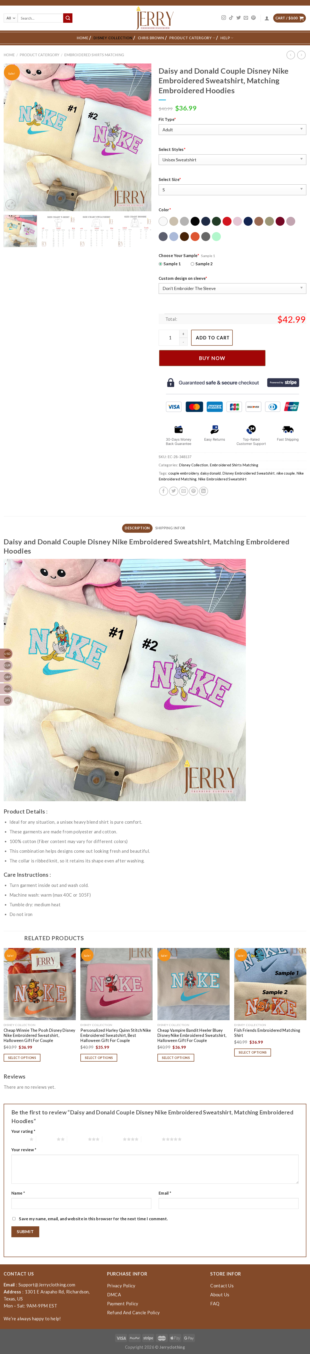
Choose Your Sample (179, 255)
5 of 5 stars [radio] (151, 1139)
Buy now (212, 358)
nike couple (286, 473)
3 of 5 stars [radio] (77, 1139)
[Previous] (12, 137)
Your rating (23, 1131)
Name (18, 1193)
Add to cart (213, 337)
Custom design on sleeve (183, 278)
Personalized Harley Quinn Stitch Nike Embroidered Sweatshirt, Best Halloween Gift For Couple (115, 1035)
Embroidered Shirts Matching (94, 55)
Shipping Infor (170, 528)
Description (137, 528)
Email (165, 1193)
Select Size (170, 179)
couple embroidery (183, 473)
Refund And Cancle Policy (133, 1312)
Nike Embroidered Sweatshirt (222, 479)
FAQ (214, 1303)
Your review (24, 1149)
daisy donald (210, 473)
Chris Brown (151, 38)
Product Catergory (190, 38)
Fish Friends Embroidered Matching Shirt (267, 1033)
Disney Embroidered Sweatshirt (248, 473)
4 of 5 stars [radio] (112, 1139)
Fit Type (167, 119)
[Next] (142, 137)
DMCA (114, 1294)
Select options (22, 1058)
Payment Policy (122, 1303)
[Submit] (67, 18)
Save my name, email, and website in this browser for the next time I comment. (93, 1218)
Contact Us (221, 1285)
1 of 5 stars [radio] (19, 1139)
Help (225, 38)
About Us (219, 1294)
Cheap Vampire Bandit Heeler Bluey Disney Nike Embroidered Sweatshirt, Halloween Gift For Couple (191, 1035)
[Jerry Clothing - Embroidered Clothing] (155, 18)
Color (165, 209)
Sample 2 (204, 263)
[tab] (137, 528)
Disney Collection (112, 38)
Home (82, 38)
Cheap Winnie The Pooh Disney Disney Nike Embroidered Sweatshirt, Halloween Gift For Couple (39, 1035)
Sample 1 (172, 263)
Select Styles (172, 149)
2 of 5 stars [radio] (46, 1139)
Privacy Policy (121, 1285)
